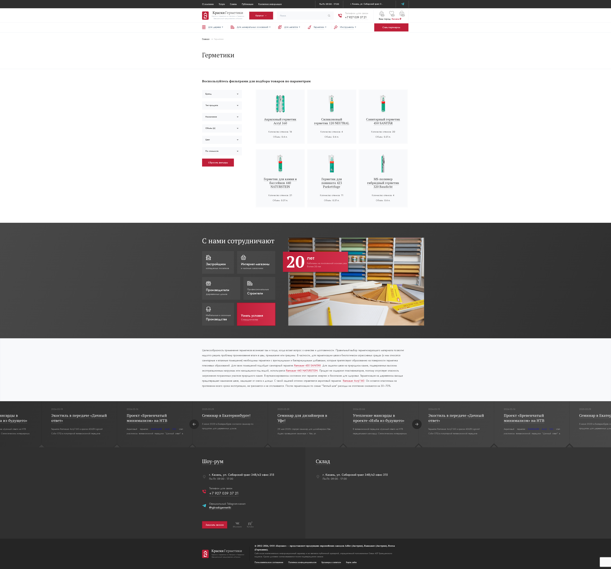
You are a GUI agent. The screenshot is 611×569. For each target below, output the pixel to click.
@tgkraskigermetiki (220, 507)
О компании (208, 4)
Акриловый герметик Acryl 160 (280, 121)
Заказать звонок (215, 524)
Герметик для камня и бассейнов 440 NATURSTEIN (280, 183)
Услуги (222, 4)
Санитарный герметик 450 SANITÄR (383, 121)
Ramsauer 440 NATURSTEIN (302, 370)
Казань (395, 18)
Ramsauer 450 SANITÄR (307, 365)
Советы (233, 4)
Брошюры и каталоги (331, 562)
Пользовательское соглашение (269, 562)
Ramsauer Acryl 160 (353, 381)
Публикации (247, 4)
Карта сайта (351, 562)
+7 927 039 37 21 (355, 17)
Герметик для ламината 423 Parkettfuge (331, 183)
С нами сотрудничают (238, 240)
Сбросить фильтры (218, 162)
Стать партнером (391, 27)
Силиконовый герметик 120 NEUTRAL (331, 121)
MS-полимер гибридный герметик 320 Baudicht (383, 183)
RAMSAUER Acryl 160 (163, 429)
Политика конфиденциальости (302, 562)
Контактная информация (270, 4)
